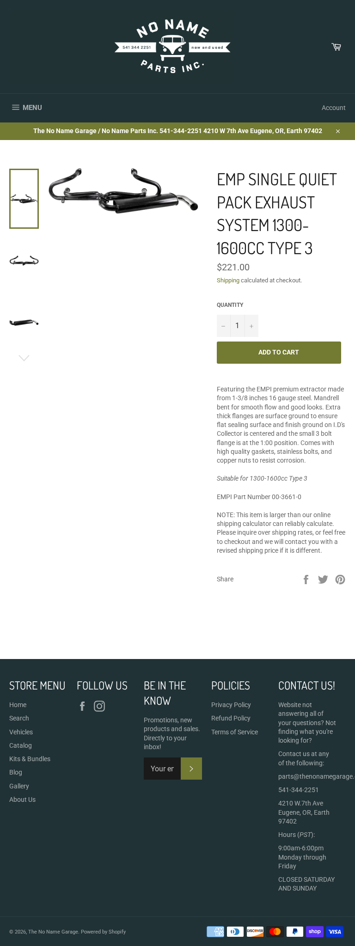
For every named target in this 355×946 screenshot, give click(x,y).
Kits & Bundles (29, 759)
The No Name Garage (53, 932)
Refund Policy (231, 718)
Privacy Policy (231, 704)
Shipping (228, 280)
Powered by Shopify (103, 932)
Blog (15, 772)
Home (17, 704)
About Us (22, 799)
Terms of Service (234, 732)
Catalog (20, 745)
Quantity (230, 305)
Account (334, 107)
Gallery (19, 786)
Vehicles (21, 732)
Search (19, 718)
